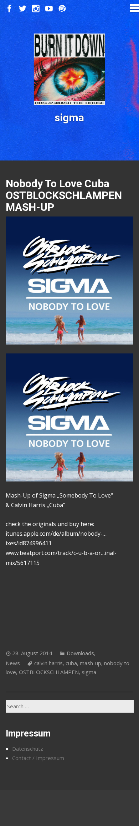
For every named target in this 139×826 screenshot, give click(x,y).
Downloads (80, 653)
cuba (71, 663)
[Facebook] (9, 8)
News (13, 663)
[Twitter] (22, 8)
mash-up (90, 663)
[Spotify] (62, 8)
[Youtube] (49, 8)
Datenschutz (27, 748)
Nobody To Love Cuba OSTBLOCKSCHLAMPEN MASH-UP (64, 195)
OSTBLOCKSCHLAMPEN (49, 671)
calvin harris (48, 663)
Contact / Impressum (38, 757)
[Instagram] (36, 8)
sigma (89, 671)
